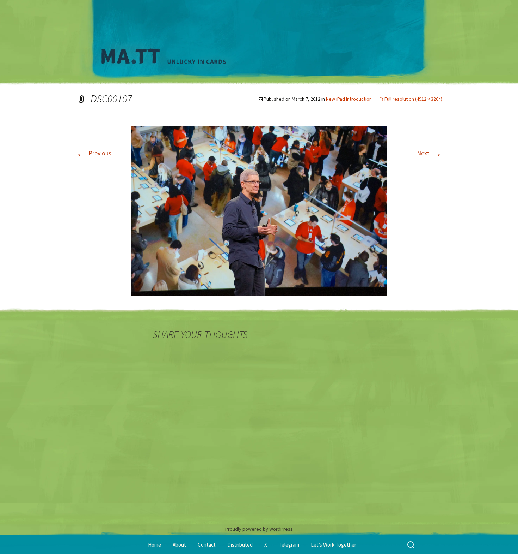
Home (154, 544)
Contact (207, 544)
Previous (93, 153)
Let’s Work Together (333, 544)
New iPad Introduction (349, 99)
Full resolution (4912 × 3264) (413, 99)
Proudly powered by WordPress (259, 529)
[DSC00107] (259, 211)
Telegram (289, 544)
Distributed (240, 544)
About (179, 544)
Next (429, 153)
